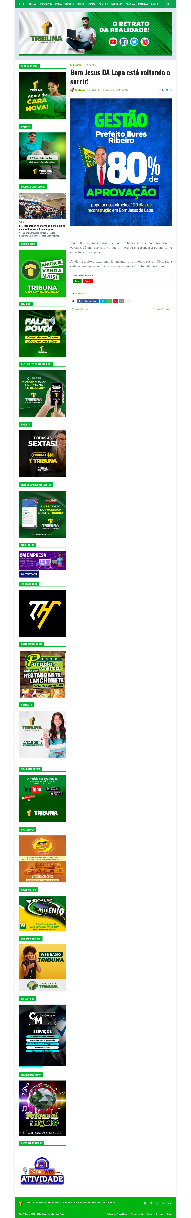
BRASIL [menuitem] (80, 4)
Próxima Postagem (162, 309)
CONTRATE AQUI (29, 574)
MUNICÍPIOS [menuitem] (46, 4)
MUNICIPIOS (90, 65)
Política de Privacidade (117, 1214)
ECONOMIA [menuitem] (116, 4)
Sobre (169, 1214)
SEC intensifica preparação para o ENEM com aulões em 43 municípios (42, 227)
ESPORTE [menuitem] (69, 4)
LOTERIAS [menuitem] (143, 4)
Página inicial (76, 65)
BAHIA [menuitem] (58, 4)
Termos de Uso (137, 1214)
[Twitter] (167, 90)
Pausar (88, 281)
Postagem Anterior (80, 309)
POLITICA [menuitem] (103, 4)
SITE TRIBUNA (27, 4)
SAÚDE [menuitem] (154, 4)
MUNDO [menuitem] (91, 4)
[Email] (121, 301)
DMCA (149, 1214)
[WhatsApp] (171, 90)
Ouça (77, 281)
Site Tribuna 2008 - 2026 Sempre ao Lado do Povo (41, 1214)
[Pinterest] (115, 301)
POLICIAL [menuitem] (130, 4)
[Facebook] (163, 90)
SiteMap (159, 1214)
